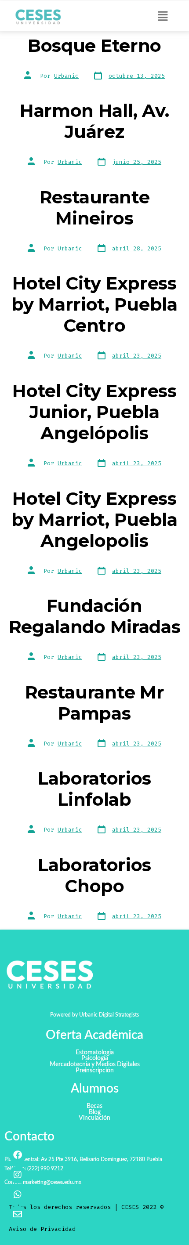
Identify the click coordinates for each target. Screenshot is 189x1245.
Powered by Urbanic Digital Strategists (94, 1014)
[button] (162, 16)
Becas (94, 1106)
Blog (95, 1112)
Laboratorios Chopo (94, 875)
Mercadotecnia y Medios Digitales (95, 1065)
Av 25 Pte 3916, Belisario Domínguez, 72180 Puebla (101, 1159)
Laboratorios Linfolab (94, 788)
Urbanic (66, 76)
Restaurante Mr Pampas (94, 702)
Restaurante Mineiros (94, 207)
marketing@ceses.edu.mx (52, 1182)
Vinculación (94, 1118)
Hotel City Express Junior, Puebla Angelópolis (94, 412)
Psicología (94, 1058)
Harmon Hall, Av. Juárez (94, 121)
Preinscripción (95, 1071)
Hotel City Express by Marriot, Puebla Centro (94, 304)
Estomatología (95, 1053)
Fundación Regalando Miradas (95, 616)
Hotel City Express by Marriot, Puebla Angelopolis (94, 519)
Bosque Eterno (94, 45)
